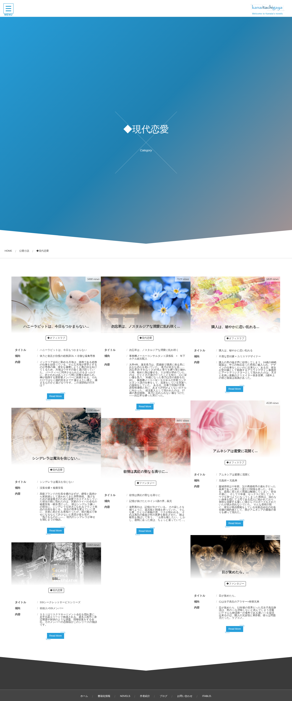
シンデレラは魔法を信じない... (56, 458)
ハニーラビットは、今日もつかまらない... (56, 326)
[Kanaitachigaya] (267, 7)
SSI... (56, 579)
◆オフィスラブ (56, 338)
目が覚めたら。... (235, 572)
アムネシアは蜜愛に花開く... (235, 451)
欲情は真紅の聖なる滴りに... (145, 472)
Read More (55, 396)
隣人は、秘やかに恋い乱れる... (235, 327)
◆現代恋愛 (145, 338)
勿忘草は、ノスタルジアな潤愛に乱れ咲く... (145, 326)
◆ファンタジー (145, 483)
